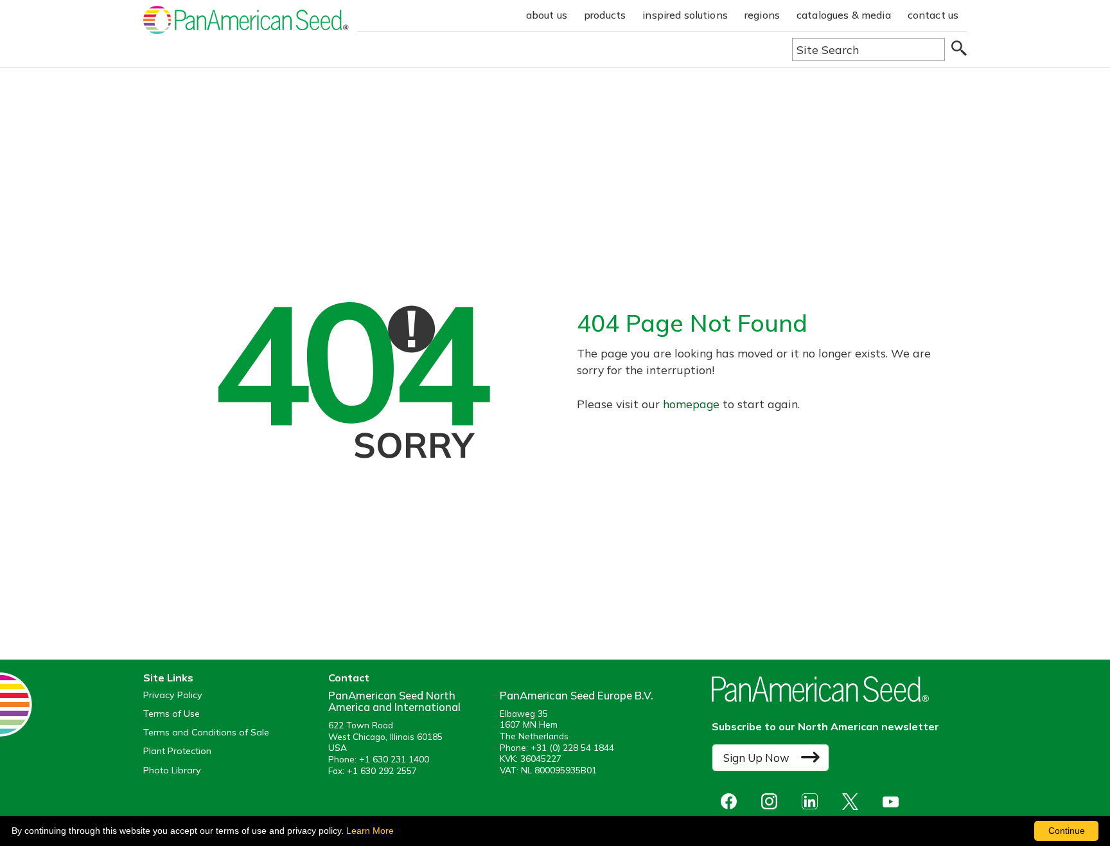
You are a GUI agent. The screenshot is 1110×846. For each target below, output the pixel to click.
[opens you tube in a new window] (894, 801)
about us (546, 14)
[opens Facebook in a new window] (732, 801)
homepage (691, 404)
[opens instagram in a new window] (772, 801)
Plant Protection (177, 751)
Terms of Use (171, 713)
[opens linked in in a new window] (813, 801)
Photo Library (172, 770)
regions (762, 14)
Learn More (370, 830)
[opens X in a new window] (853, 801)
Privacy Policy (172, 695)
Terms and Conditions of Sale (206, 732)
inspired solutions (685, 14)
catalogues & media (844, 14)
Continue (1066, 830)
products (605, 14)
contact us (933, 14)
